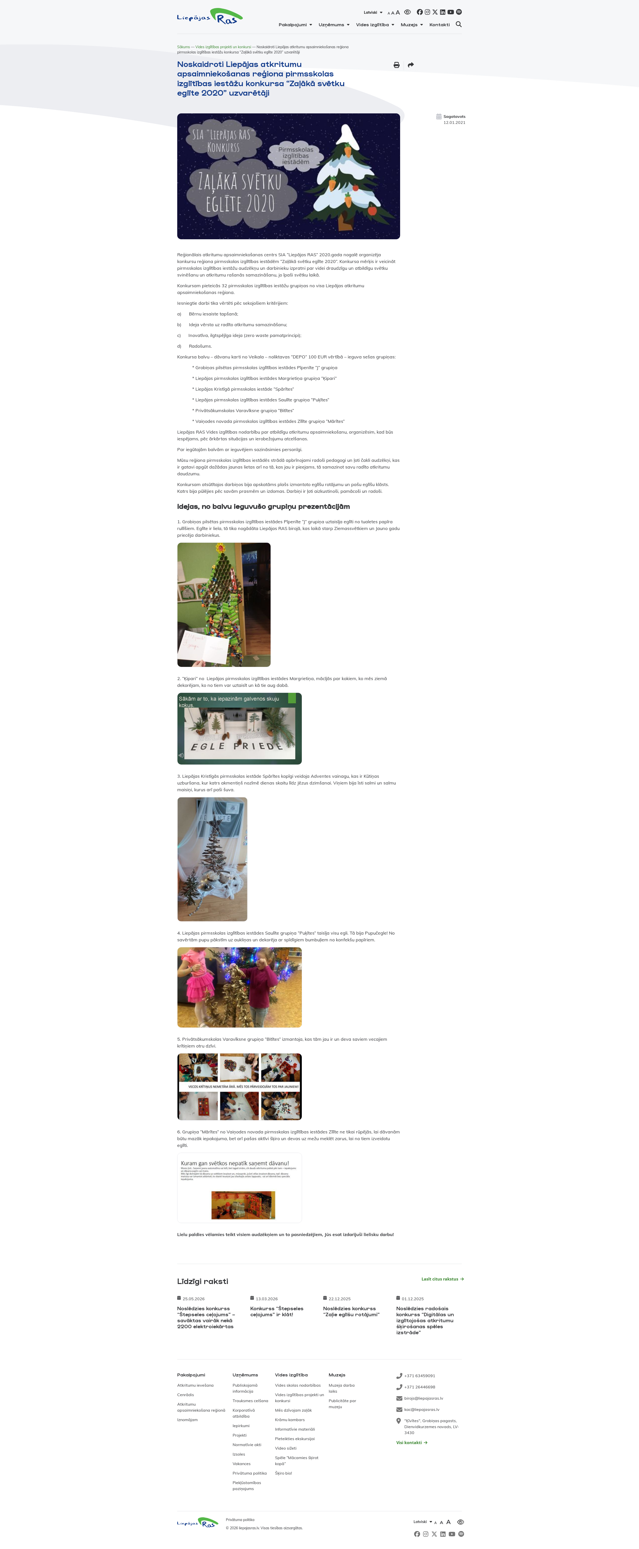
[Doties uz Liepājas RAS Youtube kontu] (449, 12)
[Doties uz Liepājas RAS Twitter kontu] (434, 12)
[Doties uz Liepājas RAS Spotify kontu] (458, 12)
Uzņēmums (331, 24)
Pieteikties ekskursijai (295, 1438)
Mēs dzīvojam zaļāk (293, 1410)
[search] (459, 24)
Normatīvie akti (247, 1444)
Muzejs (409, 24)
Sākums (183, 47)
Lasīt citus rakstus (440, 1279)
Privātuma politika (250, 1473)
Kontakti (440, 24)
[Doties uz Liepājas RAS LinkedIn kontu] (441, 12)
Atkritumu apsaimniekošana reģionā (201, 1407)
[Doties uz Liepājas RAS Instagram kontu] (426, 12)
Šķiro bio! (283, 1473)
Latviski (370, 12)
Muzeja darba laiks (342, 1388)
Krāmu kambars (290, 1419)
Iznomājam (187, 1419)
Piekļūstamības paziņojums (247, 1485)
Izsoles (239, 1454)
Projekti (240, 1435)
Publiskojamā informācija (245, 1388)
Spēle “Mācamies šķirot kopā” (297, 1460)
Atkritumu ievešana (195, 1385)
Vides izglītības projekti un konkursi (223, 47)
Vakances (242, 1463)
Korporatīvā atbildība (244, 1413)
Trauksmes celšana (250, 1400)
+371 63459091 (419, 1375)
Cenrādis (185, 1394)
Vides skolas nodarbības (298, 1385)
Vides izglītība (372, 24)
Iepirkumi (241, 1425)
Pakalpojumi (293, 24)
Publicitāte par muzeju (342, 1403)
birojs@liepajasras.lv (423, 1398)
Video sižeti (286, 1448)
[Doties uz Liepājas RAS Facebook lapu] (419, 12)
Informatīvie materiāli (295, 1429)
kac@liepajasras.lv (422, 1409)
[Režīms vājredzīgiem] (407, 11)
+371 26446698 (419, 1386)
